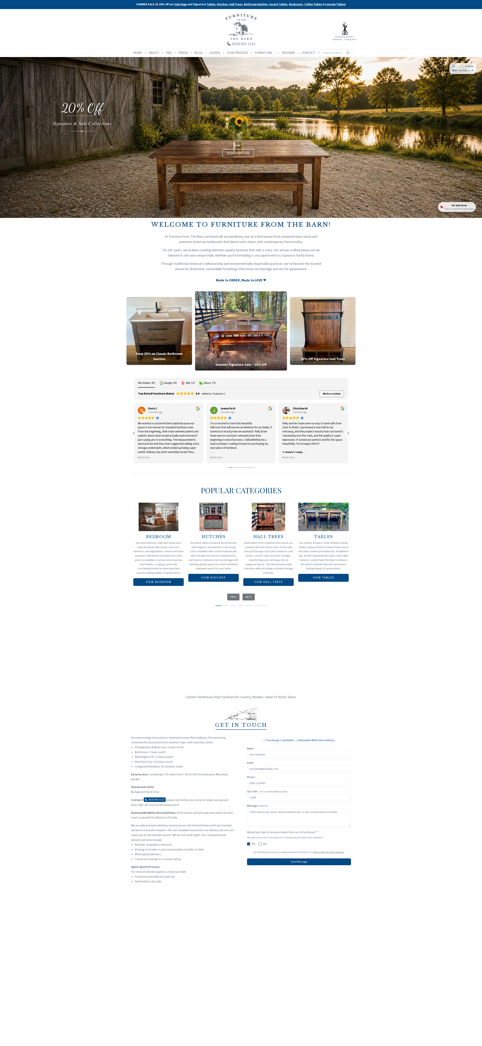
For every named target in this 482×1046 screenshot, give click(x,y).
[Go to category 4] (241, 605)
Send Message (299, 862)
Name (251, 749)
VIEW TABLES (323, 578)
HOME (137, 52)
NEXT (249, 597)
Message (257, 806)
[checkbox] (248, 843)
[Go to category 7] (264, 605)
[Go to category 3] (233, 605)
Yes (253, 844)
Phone (251, 777)
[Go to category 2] (226, 605)
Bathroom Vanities (256, 4)
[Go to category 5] (249, 605)
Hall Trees (235, 4)
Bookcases (296, 4)
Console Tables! (335, 4)
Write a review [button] (332, 394)
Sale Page (180, 4)
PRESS (183, 52)
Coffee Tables (313, 4)
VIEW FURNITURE (238, 153)
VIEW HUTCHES (213, 578)
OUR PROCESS (237, 52)
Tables (211, 4)
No (265, 844)
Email (251, 763)
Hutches (222, 4)
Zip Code (267, 791)
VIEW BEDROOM (158, 582)
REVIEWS (288, 52)
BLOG (198, 52)
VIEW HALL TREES (268, 582)
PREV (233, 597)
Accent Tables (278, 4)
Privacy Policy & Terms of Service (328, 852)
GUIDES (214, 52)
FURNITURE (263, 52)
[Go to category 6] (256, 605)
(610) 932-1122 (157, 800)
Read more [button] (144, 457)
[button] (168, 383)
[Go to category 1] (218, 605)
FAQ (169, 52)
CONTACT (308, 52)
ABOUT (154, 52)
